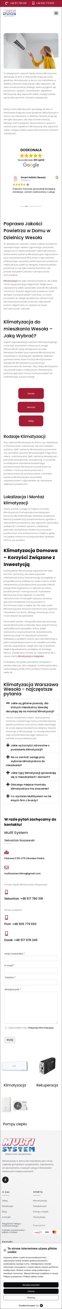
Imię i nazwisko (14, 953)
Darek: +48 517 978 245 (20, 940)
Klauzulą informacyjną (40, 1027)
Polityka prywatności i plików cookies (13, 1231)
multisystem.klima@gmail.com (22, 873)
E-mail (9, 965)
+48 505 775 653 (45, 3)
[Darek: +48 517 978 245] (6, 933)
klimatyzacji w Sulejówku (31, 656)
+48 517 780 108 (18, 3)
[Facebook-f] (5, 1180)
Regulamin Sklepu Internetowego (11, 1224)
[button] (56, 13)
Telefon (9, 977)
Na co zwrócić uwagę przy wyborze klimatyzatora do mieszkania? (25, 761)
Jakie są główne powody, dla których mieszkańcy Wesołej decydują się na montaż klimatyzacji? (30, 707)
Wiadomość (12, 989)
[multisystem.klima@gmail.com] (6, 867)
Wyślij (10, 1039)
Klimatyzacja (10, 280)
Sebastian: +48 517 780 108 (23, 899)
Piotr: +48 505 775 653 (20, 924)
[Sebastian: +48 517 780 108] (6, 892)
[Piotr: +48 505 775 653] (6, 917)
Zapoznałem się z (30, 1027)
